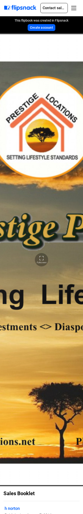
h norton (12, 508)
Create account (41, 27)
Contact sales (54, 8)
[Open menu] (74, 8)
